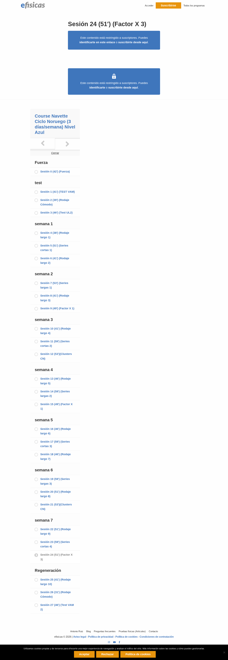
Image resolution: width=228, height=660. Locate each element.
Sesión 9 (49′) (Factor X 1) (57, 308)
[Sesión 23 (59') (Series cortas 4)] (42, 143)
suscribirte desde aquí (133, 42)
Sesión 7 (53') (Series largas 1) (54, 285)
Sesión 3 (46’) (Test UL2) (56, 212)
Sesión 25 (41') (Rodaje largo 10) (55, 582)
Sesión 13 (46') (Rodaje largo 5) (55, 381)
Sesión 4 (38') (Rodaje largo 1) (54, 235)
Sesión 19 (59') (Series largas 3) (55, 481)
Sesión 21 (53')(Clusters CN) (56, 507)
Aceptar (84, 654)
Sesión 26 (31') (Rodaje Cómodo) (55, 594)
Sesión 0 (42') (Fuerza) (55, 171)
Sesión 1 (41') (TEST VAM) (57, 191)
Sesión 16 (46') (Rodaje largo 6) (55, 431)
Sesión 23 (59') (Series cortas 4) (55, 544)
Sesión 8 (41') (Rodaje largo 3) (54, 298)
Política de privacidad (100, 636)
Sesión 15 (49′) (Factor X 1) (56, 406)
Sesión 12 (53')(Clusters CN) (56, 356)
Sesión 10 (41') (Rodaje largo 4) (55, 331)
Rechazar (107, 654)
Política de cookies (126, 636)
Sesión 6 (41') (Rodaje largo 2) (54, 260)
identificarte (97, 87)
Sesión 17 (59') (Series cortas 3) (55, 444)
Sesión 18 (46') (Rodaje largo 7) (55, 456)
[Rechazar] (224, 652)
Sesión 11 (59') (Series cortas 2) (55, 343)
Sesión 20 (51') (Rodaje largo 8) (55, 494)
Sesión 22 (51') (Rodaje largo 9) (55, 531)
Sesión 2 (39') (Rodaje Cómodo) (54, 202)
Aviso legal (79, 636)
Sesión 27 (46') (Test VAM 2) (57, 607)
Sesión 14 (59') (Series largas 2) (55, 393)
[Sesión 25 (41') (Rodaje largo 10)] (67, 144)
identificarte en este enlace (97, 42)
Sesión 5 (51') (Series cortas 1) (54, 248)
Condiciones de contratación (157, 636)
